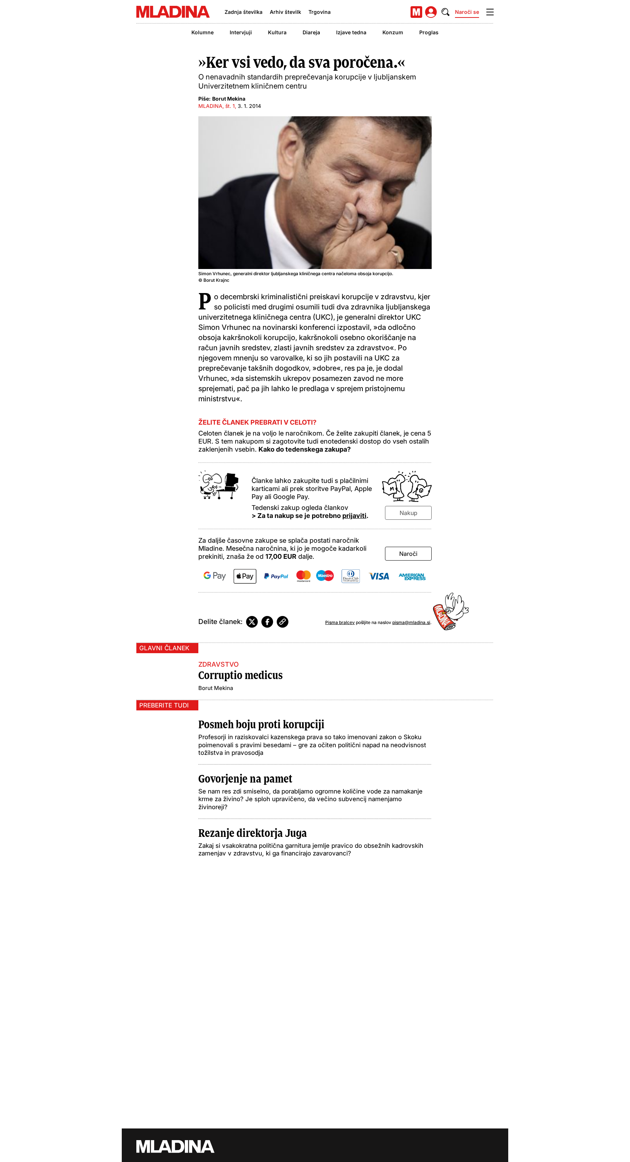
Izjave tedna (351, 32)
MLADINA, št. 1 (216, 106)
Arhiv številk (285, 12)
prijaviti (354, 515)
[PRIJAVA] (431, 12)
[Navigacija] (490, 12)
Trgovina (319, 12)
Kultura (277, 32)
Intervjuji (241, 32)
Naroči (408, 553)
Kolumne (202, 32)
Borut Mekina (228, 98)
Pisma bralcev (340, 622)
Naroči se (467, 12)
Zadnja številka (243, 12)
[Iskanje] (445, 12)
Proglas (429, 32)
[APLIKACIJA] (416, 12)
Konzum (392, 32)
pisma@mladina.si (411, 622)
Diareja (311, 32)
